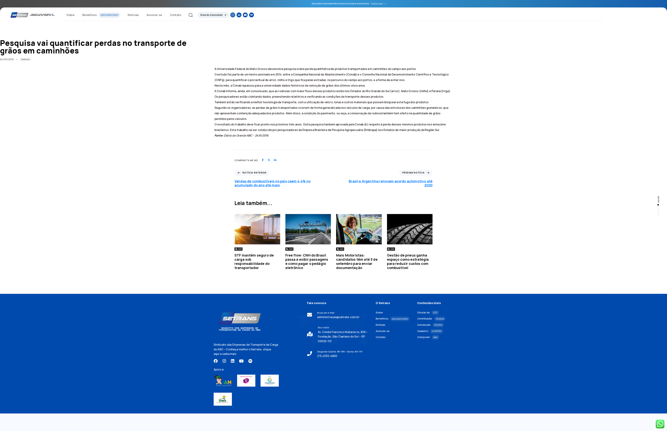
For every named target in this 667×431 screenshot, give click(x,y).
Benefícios (100, 15)
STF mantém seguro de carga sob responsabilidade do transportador (254, 261)
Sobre (71, 15)
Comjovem (427, 337)
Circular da (427, 312)
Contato (175, 15)
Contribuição (430, 318)
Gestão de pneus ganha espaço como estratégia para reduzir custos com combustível (408, 261)
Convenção (429, 324)
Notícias (133, 15)
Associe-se (154, 15)
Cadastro (429, 331)
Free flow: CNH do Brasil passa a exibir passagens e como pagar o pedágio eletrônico (306, 261)
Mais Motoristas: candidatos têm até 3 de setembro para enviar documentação (357, 261)
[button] (189, 15)
